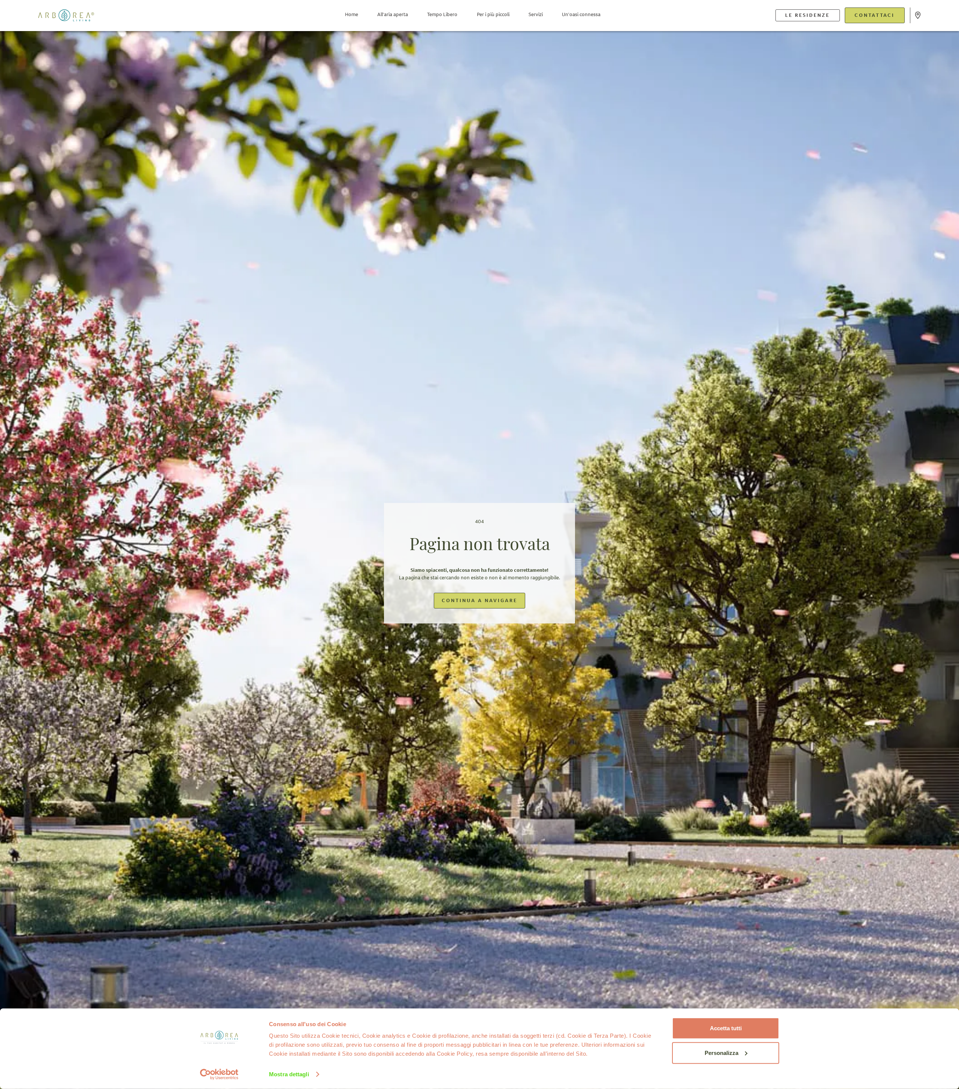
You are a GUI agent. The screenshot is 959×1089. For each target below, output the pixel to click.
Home (351, 14)
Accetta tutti (726, 1028)
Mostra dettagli (289, 1074)
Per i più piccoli (493, 14)
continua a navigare (479, 600)
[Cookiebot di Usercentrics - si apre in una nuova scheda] (219, 1074)
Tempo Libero (442, 14)
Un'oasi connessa (581, 14)
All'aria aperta (392, 14)
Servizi (536, 14)
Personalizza (721, 1052)
